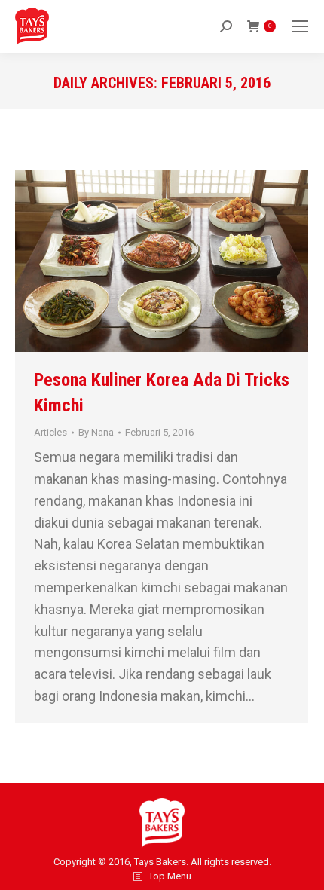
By (96, 432)
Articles (50, 432)
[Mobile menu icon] (300, 26)
